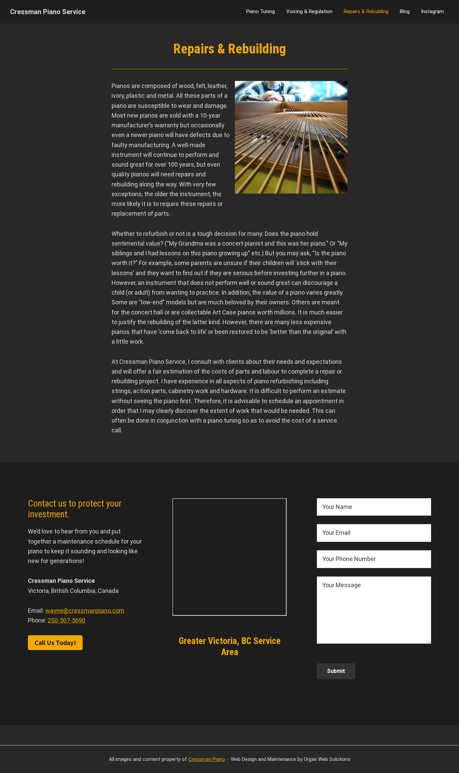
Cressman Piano (207, 759)
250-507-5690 (66, 620)
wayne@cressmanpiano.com (84, 610)
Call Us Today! (55, 642)
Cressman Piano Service (47, 12)
